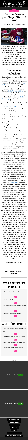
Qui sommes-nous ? (14, 419)
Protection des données (14, 435)
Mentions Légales (14, 433)
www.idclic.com (16, 439)
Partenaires (14, 425)
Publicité (14, 427)
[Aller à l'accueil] (14, 3)
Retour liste (14, 11)
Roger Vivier (13, 183)
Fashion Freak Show (11, 107)
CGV (14, 430)
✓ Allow (20, 375)
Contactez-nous (14, 422)
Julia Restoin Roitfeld (15, 91)
